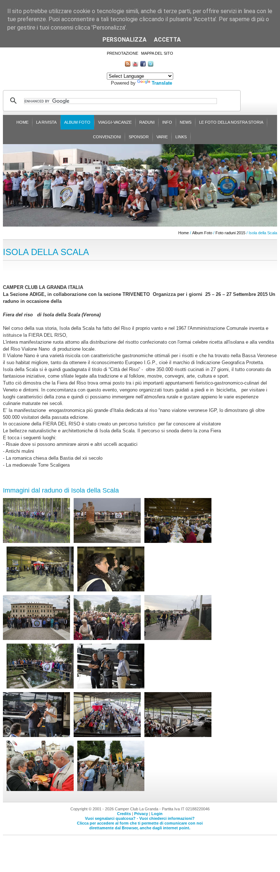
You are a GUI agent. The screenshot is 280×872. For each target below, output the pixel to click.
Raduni (147, 122)
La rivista (46, 122)
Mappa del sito (157, 53)
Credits (124, 813)
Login (157, 813)
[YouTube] (135, 65)
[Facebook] (143, 65)
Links (181, 137)
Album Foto (77, 122)
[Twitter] (150, 65)
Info (167, 122)
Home (22, 122)
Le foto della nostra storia (231, 122)
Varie (162, 137)
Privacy (141, 813)
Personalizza (124, 39)
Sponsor (139, 137)
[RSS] (128, 65)
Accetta (167, 39)
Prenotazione (122, 53)
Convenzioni (107, 137)
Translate (162, 83)
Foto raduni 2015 (230, 233)
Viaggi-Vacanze (115, 122)
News (185, 122)
